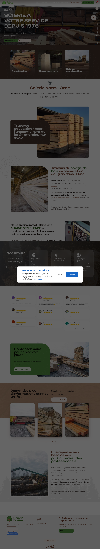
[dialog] (50, 274)
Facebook (40, 279)
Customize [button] (60, 274)
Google (34, 279)
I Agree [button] (72, 274)
